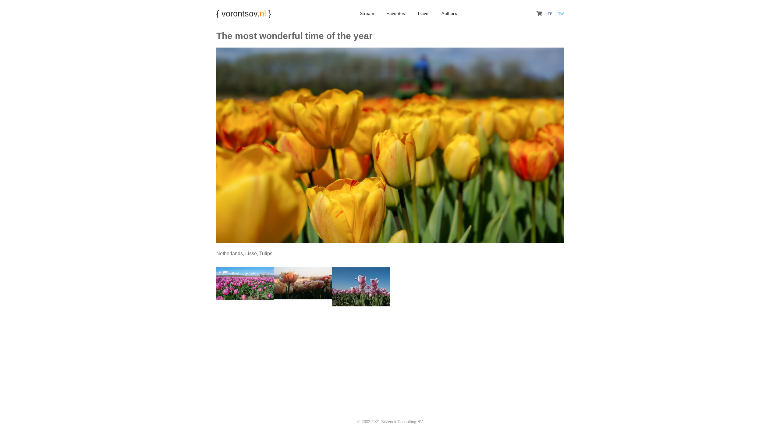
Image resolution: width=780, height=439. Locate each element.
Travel (423, 13)
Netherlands (229, 253)
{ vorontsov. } (243, 13)
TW (561, 14)
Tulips (265, 253)
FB (550, 14)
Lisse (251, 253)
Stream (367, 13)
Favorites (395, 13)
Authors (449, 13)
